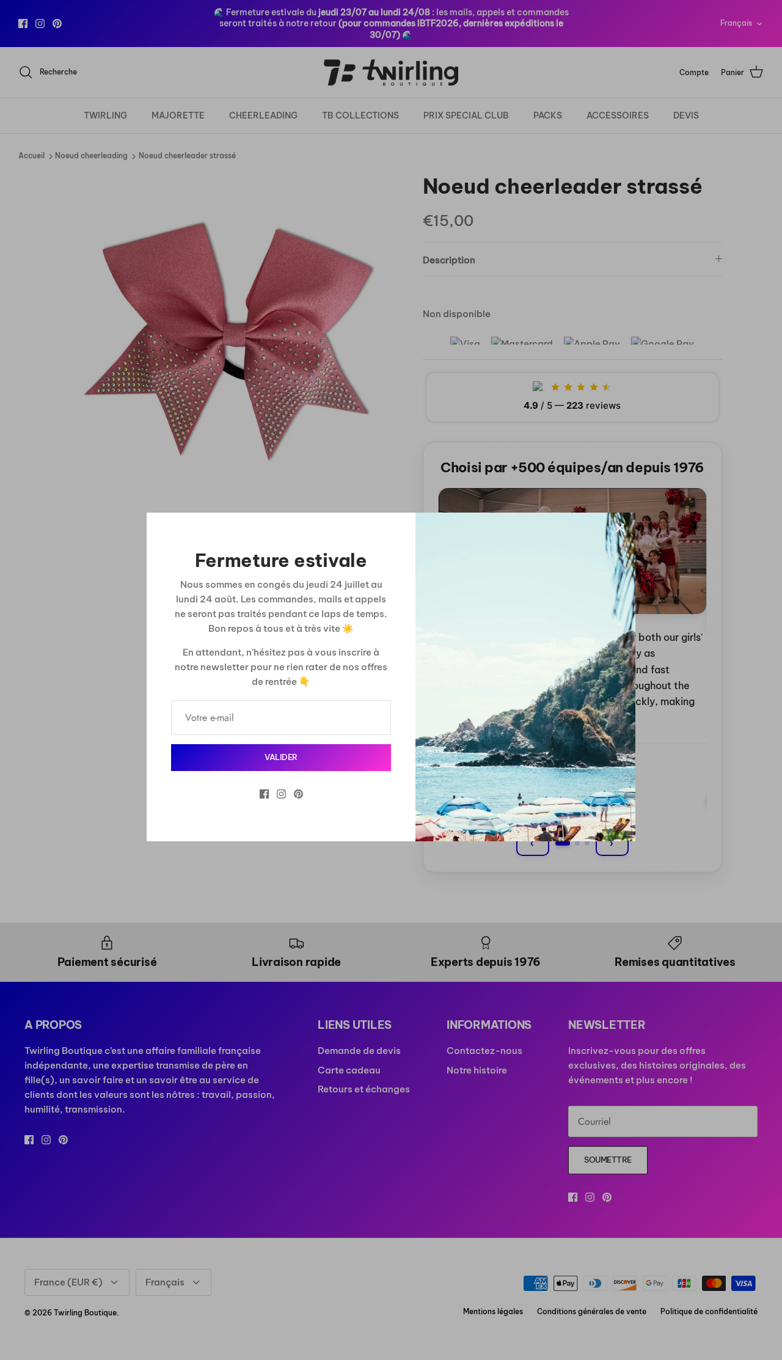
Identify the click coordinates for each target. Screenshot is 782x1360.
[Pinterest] (298, 794)
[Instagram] (281, 794)
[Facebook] (264, 794)
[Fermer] (620, 527)
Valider (281, 757)
